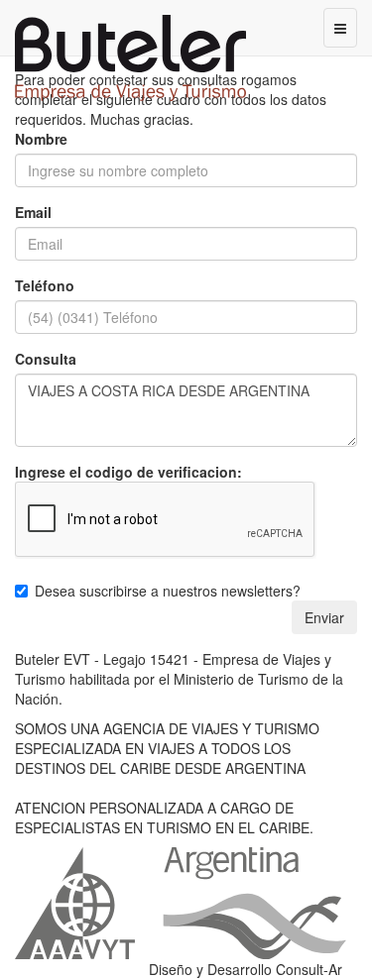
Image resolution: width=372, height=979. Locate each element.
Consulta (45, 359)
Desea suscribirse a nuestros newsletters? (168, 590)
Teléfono (44, 285)
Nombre (41, 139)
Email (33, 212)
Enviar (324, 617)
